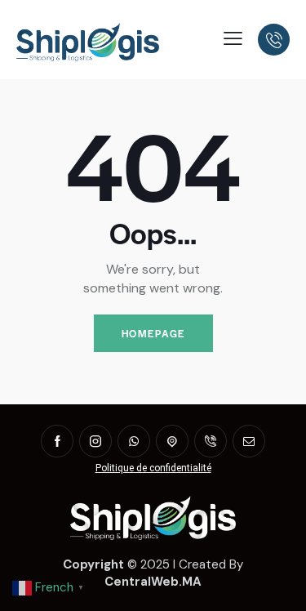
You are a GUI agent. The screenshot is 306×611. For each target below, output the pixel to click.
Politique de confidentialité (153, 468)
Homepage (153, 333)
